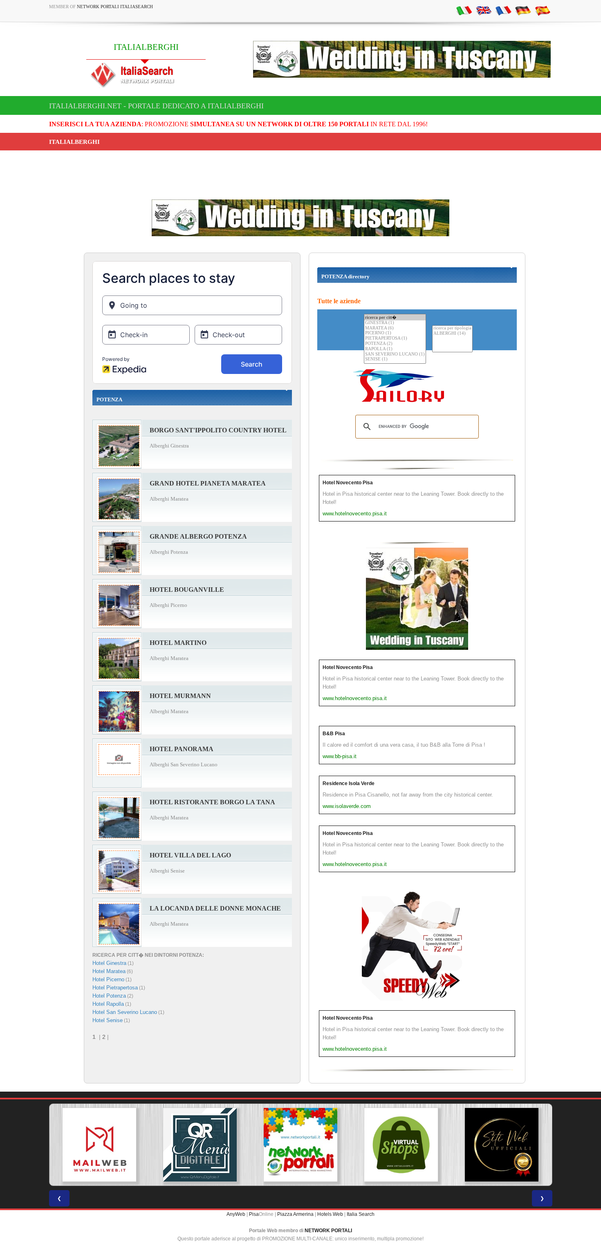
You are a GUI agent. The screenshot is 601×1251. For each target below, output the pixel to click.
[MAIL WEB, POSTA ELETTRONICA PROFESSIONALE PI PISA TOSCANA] (99, 1145)
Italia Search (361, 1214)
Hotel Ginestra (109, 963)
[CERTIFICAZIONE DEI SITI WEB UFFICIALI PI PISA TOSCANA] (501, 1145)
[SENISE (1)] (395, 359)
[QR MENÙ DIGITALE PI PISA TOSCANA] (200, 1145)
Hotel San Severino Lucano (124, 1012)
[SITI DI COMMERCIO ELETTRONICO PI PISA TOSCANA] (401, 1145)
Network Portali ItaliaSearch (115, 6)
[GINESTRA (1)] (395, 323)
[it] (464, 10)
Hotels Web (330, 1214)
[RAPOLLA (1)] (395, 349)
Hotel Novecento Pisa (348, 483)
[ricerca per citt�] (395, 317)
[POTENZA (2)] (395, 344)
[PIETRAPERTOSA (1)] (395, 338)
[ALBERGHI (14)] (452, 333)
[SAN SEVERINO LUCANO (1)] (395, 354)
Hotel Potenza (109, 996)
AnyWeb (235, 1214)
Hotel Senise (107, 1020)
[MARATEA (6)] (395, 328)
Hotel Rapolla (108, 1004)
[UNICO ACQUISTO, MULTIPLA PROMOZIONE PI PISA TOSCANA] (300, 1145)
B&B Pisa (334, 733)
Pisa (254, 1214)
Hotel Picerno (108, 979)
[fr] (503, 10)
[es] (542, 10)
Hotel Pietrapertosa (115, 988)
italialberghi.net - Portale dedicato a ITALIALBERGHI (156, 106)
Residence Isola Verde (349, 783)
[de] (523, 10)
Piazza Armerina (295, 1214)
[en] (483, 10)
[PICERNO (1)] (395, 333)
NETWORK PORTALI (328, 1230)
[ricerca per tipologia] (452, 328)
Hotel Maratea (109, 971)
